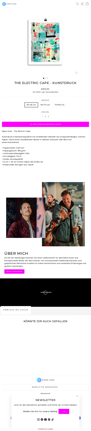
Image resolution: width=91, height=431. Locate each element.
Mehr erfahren (14, 271)
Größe (45, 100)
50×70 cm (45, 105)
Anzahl (45, 112)
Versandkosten (52, 92)
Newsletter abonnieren (45, 387)
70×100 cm (59, 105)
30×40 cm (31, 105)
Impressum (45, 393)
